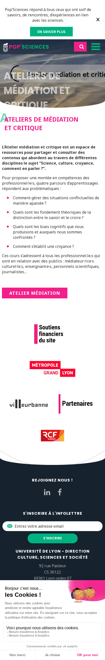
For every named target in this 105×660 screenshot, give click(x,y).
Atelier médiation (34, 293)
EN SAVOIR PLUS (51, 31)
